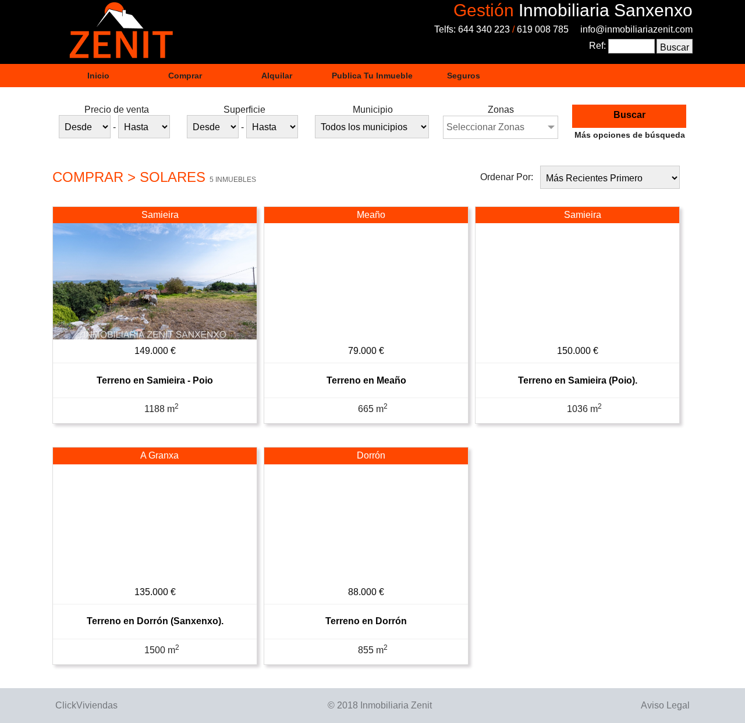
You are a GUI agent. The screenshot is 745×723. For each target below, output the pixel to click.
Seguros (463, 75)
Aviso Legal (665, 705)
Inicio (98, 75)
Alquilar (276, 75)
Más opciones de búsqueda (629, 134)
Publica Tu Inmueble (372, 75)
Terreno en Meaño (366, 380)
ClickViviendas (86, 705)
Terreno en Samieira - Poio (155, 380)
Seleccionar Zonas (485, 127)
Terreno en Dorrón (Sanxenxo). (155, 621)
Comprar (185, 75)
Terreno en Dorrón (366, 621)
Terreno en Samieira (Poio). (577, 380)
